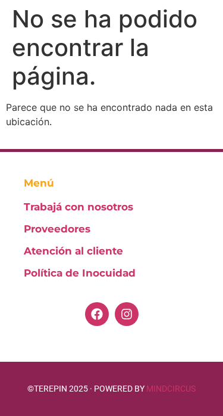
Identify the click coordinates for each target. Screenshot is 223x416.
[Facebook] (97, 314)
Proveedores (57, 229)
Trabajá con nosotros (78, 207)
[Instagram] (127, 314)
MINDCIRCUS (171, 388)
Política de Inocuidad (80, 273)
